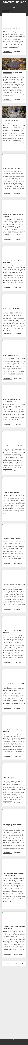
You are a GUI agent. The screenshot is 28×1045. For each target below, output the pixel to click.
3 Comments (17, 51)
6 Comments (17, 99)
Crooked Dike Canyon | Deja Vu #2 (14, 437)
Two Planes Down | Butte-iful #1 (14, 300)
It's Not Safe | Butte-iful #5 (14, 112)
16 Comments (17, 287)
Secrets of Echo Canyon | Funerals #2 (14, 675)
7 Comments (17, 239)
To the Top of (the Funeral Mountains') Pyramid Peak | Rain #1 (14, 865)
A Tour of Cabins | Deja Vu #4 (14, 346)
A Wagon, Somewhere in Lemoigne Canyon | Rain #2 (14, 815)
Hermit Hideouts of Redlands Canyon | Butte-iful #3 (14, 206)
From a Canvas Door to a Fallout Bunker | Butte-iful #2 (14, 252)
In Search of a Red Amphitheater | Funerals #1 (14, 721)
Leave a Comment (18, 563)
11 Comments (17, 147)
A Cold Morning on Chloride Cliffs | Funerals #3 (14, 622)
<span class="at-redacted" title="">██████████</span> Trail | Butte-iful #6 (14, 64)
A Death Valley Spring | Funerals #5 (14, 529)
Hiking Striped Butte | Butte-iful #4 (14, 160)
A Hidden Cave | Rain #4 (14, 769)
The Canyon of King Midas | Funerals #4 (14, 576)
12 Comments (17, 424)
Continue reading (8, 52)
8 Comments (17, 609)
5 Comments (17, 517)
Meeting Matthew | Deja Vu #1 (14, 483)
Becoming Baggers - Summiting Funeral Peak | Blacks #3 (14, 918)
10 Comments (17, 756)
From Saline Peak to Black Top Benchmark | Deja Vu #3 (14, 391)
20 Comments (17, 470)
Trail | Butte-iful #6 (12, 72)
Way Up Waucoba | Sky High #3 (14, 19)
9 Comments (17, 802)
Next (23, 963)
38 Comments (17, 378)
